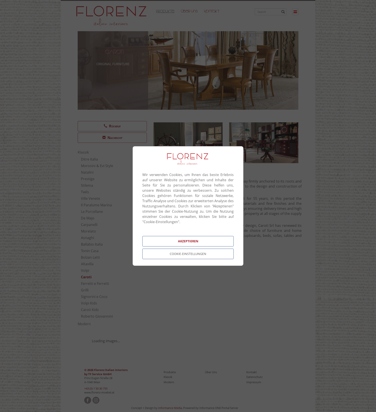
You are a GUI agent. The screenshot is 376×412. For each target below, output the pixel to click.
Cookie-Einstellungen (188, 254)
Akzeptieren (188, 241)
